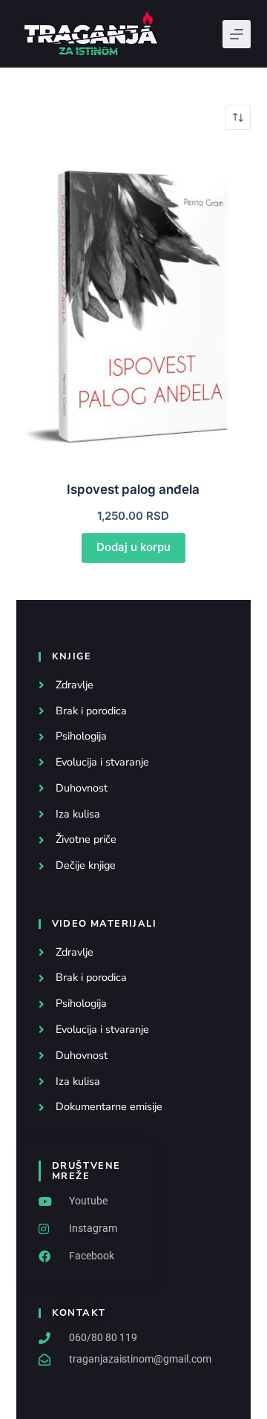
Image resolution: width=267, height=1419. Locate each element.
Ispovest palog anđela (133, 489)
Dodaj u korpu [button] (133, 547)
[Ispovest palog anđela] (133, 305)
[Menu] (236, 34)
